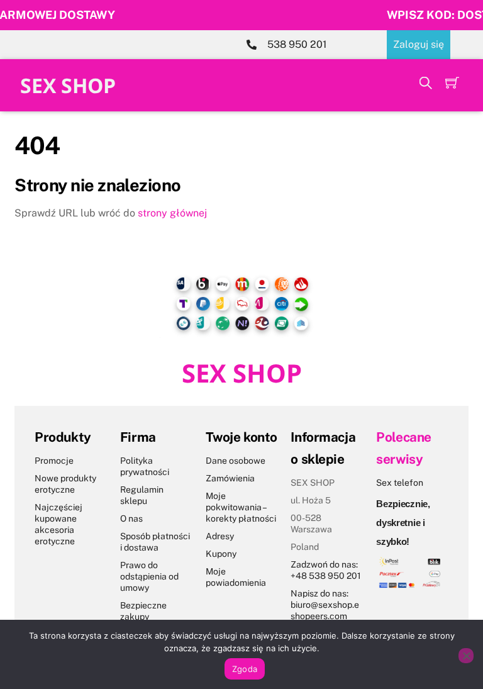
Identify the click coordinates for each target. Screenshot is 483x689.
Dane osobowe (235, 461)
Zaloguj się (418, 44)
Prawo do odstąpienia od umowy (149, 576)
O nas (131, 518)
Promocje (54, 461)
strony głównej (172, 213)
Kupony (221, 554)
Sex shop (68, 85)
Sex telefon (399, 483)
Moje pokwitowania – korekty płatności (241, 507)
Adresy (220, 536)
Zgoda (244, 669)
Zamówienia (230, 478)
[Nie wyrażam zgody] (466, 655)
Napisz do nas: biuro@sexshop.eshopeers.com (325, 604)
